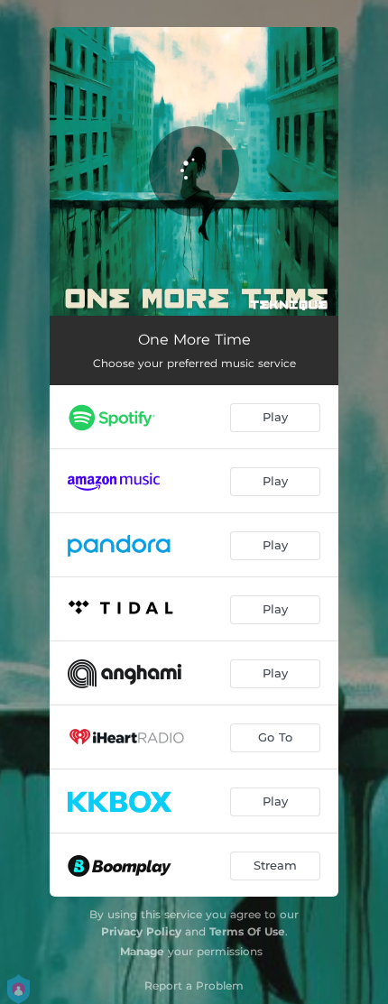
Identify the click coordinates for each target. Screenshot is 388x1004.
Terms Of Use (247, 931)
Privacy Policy (141, 931)
